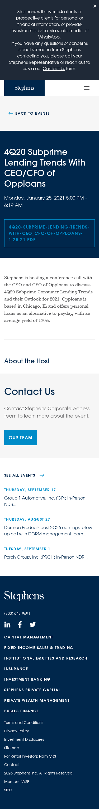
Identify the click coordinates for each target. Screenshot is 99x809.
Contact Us (54, 68)
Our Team (20, 437)
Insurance (16, 668)
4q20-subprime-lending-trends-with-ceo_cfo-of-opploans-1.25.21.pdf (49, 233)
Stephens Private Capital (32, 689)
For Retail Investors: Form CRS (30, 756)
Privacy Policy (16, 731)
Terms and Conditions (23, 722)
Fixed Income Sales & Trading (39, 647)
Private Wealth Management (37, 700)
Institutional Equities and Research (46, 658)
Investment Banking (27, 679)
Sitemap (11, 747)
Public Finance (21, 711)
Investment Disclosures (24, 739)
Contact (12, 764)
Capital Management (28, 637)
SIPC (8, 790)
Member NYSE (16, 781)
